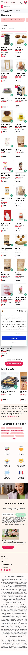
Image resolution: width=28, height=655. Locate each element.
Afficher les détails (19, 333)
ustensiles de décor (13, 416)
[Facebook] (1, 570)
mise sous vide (6, 616)
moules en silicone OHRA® (20, 590)
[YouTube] (7, 570)
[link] (7, 450)
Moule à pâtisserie (5, 430)
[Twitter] (4, 570)
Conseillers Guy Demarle (20, 585)
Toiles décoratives (20, 435)
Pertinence (11, 28)
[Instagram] (12, 570)
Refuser (14, 342)
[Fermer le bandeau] (25, 311)
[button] (2, 2)
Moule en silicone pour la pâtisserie (14, 427)
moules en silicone (9, 592)
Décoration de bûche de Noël (12, 20)
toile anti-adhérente (21, 596)
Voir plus (14, 438)
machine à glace (17, 632)
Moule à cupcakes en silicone (7, 435)
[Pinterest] (10, 570)
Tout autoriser (14, 338)
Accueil (3, 427)
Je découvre (6, 547)
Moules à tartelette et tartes (17, 433)
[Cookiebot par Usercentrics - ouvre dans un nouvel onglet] (17, 311)
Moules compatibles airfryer (17, 430)
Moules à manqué (5, 433)
